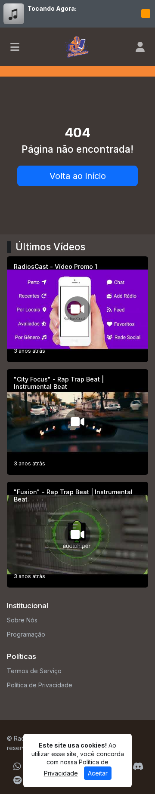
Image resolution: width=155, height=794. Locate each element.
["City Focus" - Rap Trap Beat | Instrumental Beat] (77, 422)
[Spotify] (17, 780)
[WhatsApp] (17, 766)
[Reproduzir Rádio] (146, 13)
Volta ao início (78, 176)
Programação (26, 634)
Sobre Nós (22, 620)
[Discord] (138, 766)
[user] (140, 47)
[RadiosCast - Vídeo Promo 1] (77, 309)
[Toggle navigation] (15, 47)
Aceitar (98, 773)
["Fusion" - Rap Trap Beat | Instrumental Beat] (77, 535)
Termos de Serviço (34, 670)
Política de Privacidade (39, 685)
